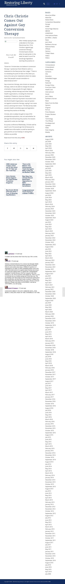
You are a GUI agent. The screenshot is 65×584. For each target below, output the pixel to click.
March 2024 (49, 204)
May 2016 (48, 415)
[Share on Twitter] (14, 148)
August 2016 (49, 408)
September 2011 (50, 540)
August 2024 (49, 193)
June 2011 (48, 547)
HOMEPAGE (49, 33)
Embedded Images (51, 78)
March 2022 (49, 258)
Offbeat (47, 49)
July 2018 (48, 356)
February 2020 (49, 314)
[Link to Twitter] (57, 4)
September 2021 (50, 271)
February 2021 (49, 287)
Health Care (49, 90)
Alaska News (49, 20)
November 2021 (50, 267)
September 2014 (50, 460)
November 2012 (50, 509)
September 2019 (50, 325)
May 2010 (48, 569)
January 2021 (49, 289)
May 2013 (48, 495)
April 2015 (48, 444)
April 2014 (48, 471)
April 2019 (48, 336)
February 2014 (49, 475)
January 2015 (49, 451)
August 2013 (49, 489)
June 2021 (48, 278)
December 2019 (50, 318)
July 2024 (48, 195)
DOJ (46, 74)
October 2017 (49, 377)
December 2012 (50, 507)
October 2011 (49, 538)
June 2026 (48, 144)
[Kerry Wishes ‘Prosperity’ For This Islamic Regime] (1, 292)
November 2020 (50, 294)
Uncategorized (50, 123)
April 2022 (48, 256)
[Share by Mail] (33, 148)
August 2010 (49, 563)
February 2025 (49, 180)
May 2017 (48, 388)
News (47, 101)
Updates (48, 125)
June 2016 (48, 412)
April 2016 (48, 417)
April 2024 (48, 202)
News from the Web (51, 103)
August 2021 (49, 274)
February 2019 (49, 341)
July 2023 (48, 222)
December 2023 (50, 211)
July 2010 (48, 565)
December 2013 (50, 480)
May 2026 (48, 146)
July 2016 (48, 410)
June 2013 (48, 493)
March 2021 (49, 285)
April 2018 (48, 363)
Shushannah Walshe (19, 38)
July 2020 (48, 303)
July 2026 (48, 141)
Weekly (47, 132)
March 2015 (49, 446)
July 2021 (48, 276)
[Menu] (47, 4)
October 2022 (49, 242)
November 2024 (50, 186)
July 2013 (48, 491)
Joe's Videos (49, 96)
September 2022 (50, 245)
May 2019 (48, 334)
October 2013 (49, 484)
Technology (49, 119)
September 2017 (50, 379)
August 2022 (49, 247)
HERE (23, 138)
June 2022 (48, 251)
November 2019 (50, 321)
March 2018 (49, 365)
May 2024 (48, 200)
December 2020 (50, 292)
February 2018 (49, 368)
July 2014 (48, 464)
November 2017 (50, 374)
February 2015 (49, 448)
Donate (47, 24)
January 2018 (49, 370)
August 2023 (49, 220)
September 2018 (50, 352)
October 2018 (49, 350)
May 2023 (48, 227)
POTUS (47, 110)
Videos (47, 56)
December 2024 (50, 184)
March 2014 (49, 473)
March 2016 (49, 419)
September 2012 (50, 513)
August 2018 (49, 354)
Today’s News (49, 53)
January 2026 (49, 155)
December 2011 (50, 533)
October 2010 (49, 558)
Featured (48, 83)
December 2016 (50, 399)
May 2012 (48, 522)
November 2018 (50, 348)
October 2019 (49, 323)
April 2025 (48, 175)
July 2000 (48, 574)
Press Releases (50, 112)
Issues (47, 94)
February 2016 (49, 421)
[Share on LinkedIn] (27, 148)
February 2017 (49, 395)
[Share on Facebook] (7, 148)
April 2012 (48, 525)
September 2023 (50, 218)
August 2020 (49, 301)
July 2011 (48, 545)
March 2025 (49, 177)
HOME (47, 26)
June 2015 (48, 439)
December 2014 (50, 453)
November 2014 (50, 455)
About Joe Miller (50, 15)
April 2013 (48, 498)
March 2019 (49, 339)
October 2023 (49, 215)
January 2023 (49, 236)
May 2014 (48, 469)
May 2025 (48, 173)
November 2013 (50, 482)
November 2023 (50, 213)
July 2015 (48, 437)
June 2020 (48, 305)
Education (48, 76)
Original (47, 108)
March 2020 (49, 312)
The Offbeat (49, 121)
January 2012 (49, 531)
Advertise (48, 17)
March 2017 (49, 392)
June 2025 (48, 171)
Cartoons (48, 72)
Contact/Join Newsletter (53, 22)
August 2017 (49, 381)
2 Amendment (49, 67)
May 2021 (48, 280)
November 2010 (50, 556)
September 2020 (50, 298)
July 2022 (48, 249)
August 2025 (49, 166)
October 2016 (49, 404)
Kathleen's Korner (51, 99)
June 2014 (48, 466)
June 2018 (48, 359)
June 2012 (48, 520)
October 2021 (49, 269)
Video (47, 128)
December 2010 (50, 554)
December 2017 (50, 372)
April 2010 (48, 572)
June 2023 (48, 224)
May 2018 (48, 361)
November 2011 (50, 536)
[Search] (43, 4)
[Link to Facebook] (59, 4)
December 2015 (50, 426)
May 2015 (48, 442)
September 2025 (50, 164)
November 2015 (50, 428)
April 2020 (48, 309)
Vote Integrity (49, 130)
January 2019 (49, 343)
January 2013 (49, 504)
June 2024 (48, 197)
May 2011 (48, 549)
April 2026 (48, 148)
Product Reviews (50, 114)
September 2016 (50, 406)
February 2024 (49, 206)
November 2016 (50, 401)
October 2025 (49, 162)
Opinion (47, 51)
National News (50, 47)
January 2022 (49, 262)
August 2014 (49, 462)
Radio (47, 116)
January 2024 (49, 209)
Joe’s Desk (48, 42)
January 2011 (49, 551)
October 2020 (49, 296)
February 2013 (49, 502)
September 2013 (50, 486)
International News (51, 35)
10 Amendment (50, 65)
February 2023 (49, 233)
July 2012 (48, 518)
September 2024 (50, 191)
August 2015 (49, 435)
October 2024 (49, 189)
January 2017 (49, 397)
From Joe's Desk (50, 87)
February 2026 (49, 153)
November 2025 (50, 159)
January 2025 (49, 182)
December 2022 (50, 238)
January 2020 (49, 316)
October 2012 (49, 511)
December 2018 (50, 345)
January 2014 (49, 477)
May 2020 (48, 307)
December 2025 (50, 157)
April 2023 (48, 229)
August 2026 (49, 139)
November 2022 (50, 240)
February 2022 (49, 260)
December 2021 (50, 265)
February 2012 (49, 529)
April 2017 (48, 390)
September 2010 (50, 560)
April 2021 (48, 283)
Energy (47, 81)
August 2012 (49, 516)
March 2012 (49, 527)
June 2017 (48, 386)
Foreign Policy (49, 85)
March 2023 (49, 231)
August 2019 (49, 327)
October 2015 (49, 430)
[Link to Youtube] (54, 4)
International (49, 92)
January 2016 (49, 424)
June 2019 (48, 332)
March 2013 (49, 500)
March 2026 (49, 150)
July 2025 (48, 168)
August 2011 (49, 542)
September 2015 (50, 433)
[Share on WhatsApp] (20, 148)
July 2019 (48, 330)
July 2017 (48, 383)
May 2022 (48, 254)
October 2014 (49, 457)
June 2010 (48, 567)
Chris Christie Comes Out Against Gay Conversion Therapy (16, 25)
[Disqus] (22, 225)
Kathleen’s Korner (51, 44)
